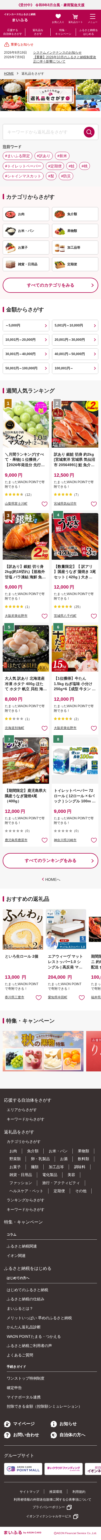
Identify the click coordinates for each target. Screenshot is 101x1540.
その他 (80, 1191)
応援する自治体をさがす (12, 32)
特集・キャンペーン (63, 32)
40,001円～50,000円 (70, 354)
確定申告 (14, 1388)
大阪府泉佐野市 (16, 616)
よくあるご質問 (20, 1355)
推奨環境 (55, 1492)
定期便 (59, 1191)
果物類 (83, 1151)
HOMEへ (52, 879)
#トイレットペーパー (23, 166)
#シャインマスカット (23, 176)
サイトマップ (29, 1492)
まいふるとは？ (20, 1308)
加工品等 (56, 1167)
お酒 (64, 1159)
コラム (11, 1234)
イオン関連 (16, 1255)
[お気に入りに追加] (44, 504)
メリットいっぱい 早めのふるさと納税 (39, 1318)
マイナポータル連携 (24, 1397)
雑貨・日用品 (20, 1175)
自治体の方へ (72, 1434)
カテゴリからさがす (24, 1141)
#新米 (62, 156)
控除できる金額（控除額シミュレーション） (44, 1406)
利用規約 (78, 1492)
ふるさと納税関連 (22, 1246)
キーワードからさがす (25, 1119)
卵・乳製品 (40, 1159)
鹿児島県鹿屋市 (16, 840)
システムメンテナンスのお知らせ (57, 52)
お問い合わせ (26, 1434)
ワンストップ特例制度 (25, 1378)
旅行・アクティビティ (61, 1183)
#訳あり (43, 156)
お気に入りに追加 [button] (44, 504)
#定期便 (55, 166)
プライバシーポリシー (49, 1507)
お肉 (13, 1151)
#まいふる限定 (17, 156)
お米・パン (58, 1151)
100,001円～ (64, 368)
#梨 (51, 176)
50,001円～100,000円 (21, 368)
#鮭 (72, 166)
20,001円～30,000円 (70, 340)
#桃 (85, 166)
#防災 (66, 176)
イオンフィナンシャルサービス (48, 1516)
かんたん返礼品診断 (24, 1327)
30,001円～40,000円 (20, 354)
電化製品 (49, 1175)
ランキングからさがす (25, 1200)
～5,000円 (12, 325)
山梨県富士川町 (16, 504)
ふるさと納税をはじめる (88, 32)
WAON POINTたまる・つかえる (34, 1336)
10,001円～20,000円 (20, 340)
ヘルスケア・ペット (26, 1191)
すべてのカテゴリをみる (50, 285)
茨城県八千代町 (65, 616)
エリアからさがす (22, 1110)
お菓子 (15, 1167)
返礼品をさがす (38, 32)
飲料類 (83, 1159)
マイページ (24, 1423)
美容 (71, 1175)
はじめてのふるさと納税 (27, 1290)
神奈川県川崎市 (65, 840)
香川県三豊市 (14, 997)
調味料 (79, 1167)
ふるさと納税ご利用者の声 (29, 1345)
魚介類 (33, 1151)
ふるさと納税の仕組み (25, 1299)
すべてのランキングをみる (50, 860)
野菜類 (15, 1159)
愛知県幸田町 (57, 997)
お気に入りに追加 (39, 997)
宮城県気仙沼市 (65, 504)
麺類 (35, 1167)
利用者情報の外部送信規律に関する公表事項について (52, 1499)
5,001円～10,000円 (69, 325)
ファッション (20, 1183)
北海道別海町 (14, 728)
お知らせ (68, 1423)
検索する (89, 132)
